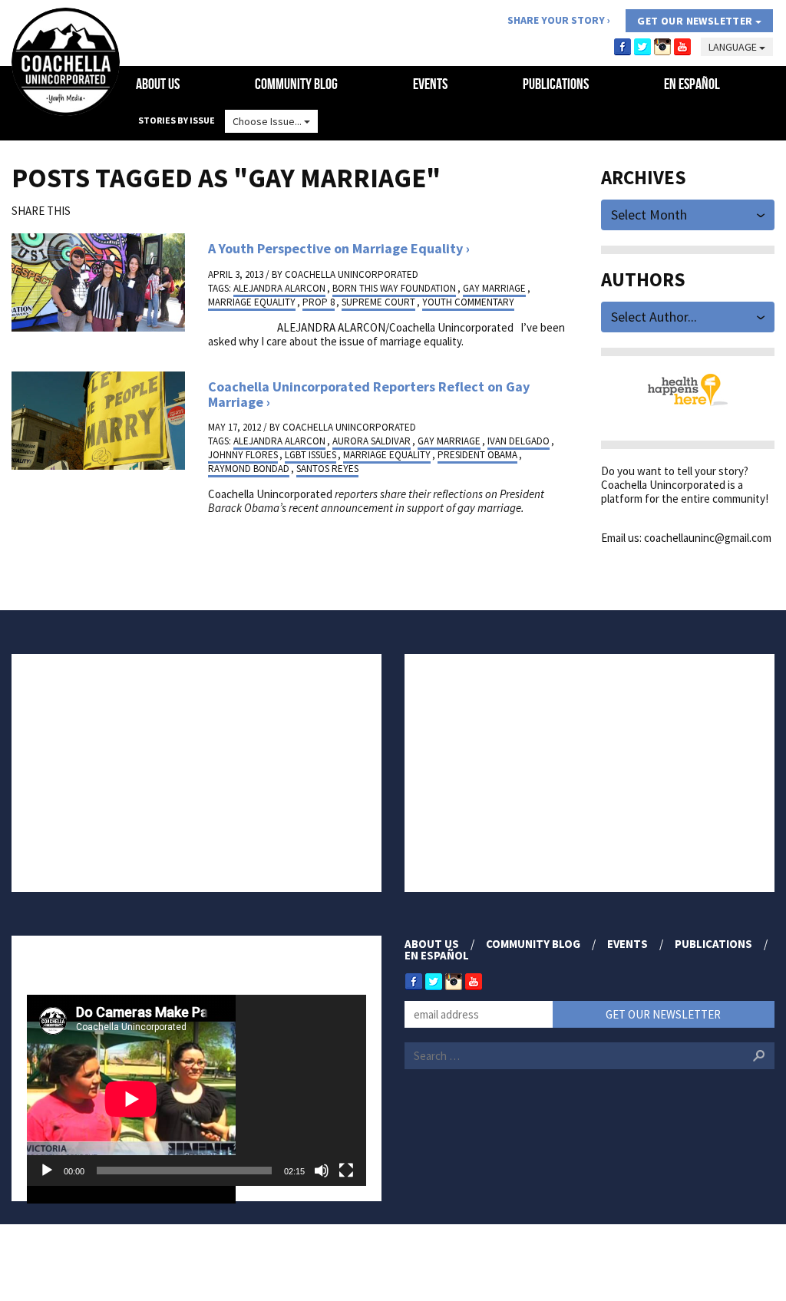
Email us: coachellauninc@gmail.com (686, 537)
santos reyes (327, 468)
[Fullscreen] (346, 1170)
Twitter (642, 47)
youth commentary (468, 302)
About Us (158, 83)
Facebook (622, 47)
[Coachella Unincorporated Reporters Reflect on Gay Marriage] (98, 419)
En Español (692, 83)
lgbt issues (310, 454)
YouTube (682, 47)
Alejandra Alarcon (279, 288)
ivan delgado (518, 440)
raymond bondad (248, 468)
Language (733, 47)
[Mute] (321, 1170)
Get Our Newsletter (696, 21)
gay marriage (494, 288)
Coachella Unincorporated (351, 274)
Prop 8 (318, 302)
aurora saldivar (371, 440)
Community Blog (296, 83)
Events (430, 83)
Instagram (662, 47)
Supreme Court (378, 302)
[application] (196, 1090)
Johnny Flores (243, 454)
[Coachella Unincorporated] (66, 62)
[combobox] (687, 213)
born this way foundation (394, 288)
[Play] (46, 1170)
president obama (477, 454)
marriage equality (252, 302)
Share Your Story (556, 20)
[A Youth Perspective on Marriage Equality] (98, 281)
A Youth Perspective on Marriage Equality (335, 248)
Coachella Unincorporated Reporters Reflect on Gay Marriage (369, 394)
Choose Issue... (268, 121)
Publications (556, 83)
